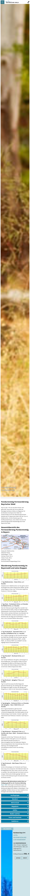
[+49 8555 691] (28, 2)
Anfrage (18, 858)
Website (25, 858)
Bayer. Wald (4, 785)
